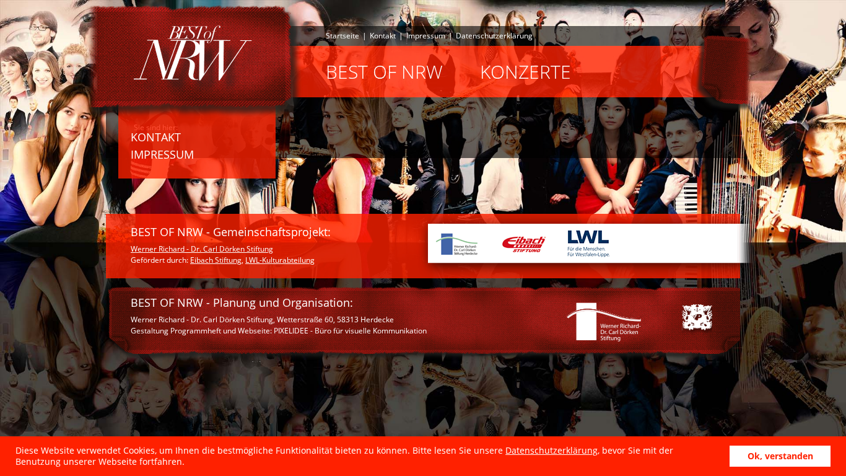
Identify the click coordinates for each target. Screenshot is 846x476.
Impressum (425, 35)
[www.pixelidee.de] (697, 319)
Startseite (342, 35)
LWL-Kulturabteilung (280, 260)
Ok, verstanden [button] (780, 456)
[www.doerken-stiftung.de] (605, 323)
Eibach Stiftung (216, 260)
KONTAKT (156, 137)
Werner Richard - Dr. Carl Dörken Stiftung (202, 249)
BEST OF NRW (384, 71)
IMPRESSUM (162, 154)
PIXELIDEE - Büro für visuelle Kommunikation (350, 330)
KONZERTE (525, 71)
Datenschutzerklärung (551, 450)
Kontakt (383, 35)
